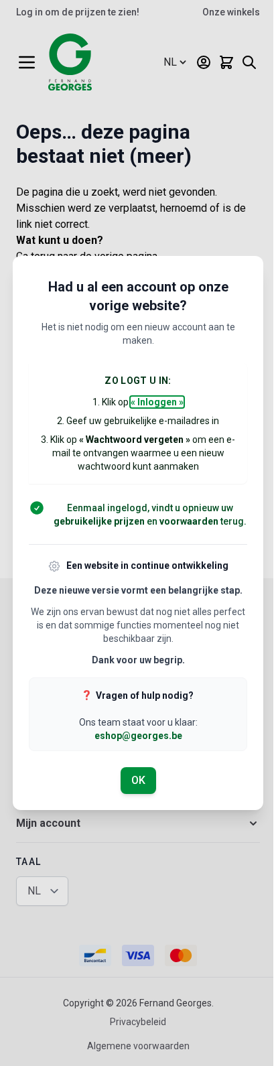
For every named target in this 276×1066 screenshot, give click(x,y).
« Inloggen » (157, 402)
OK (138, 780)
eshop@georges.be (138, 735)
